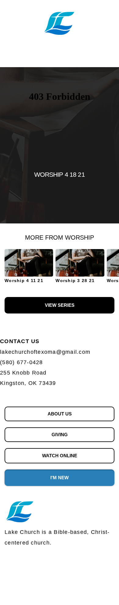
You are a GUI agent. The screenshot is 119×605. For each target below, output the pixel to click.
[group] (29, 268)
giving (60, 434)
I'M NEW (59, 477)
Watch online (59, 455)
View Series (59, 305)
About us (60, 413)
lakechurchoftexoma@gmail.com (46, 352)
